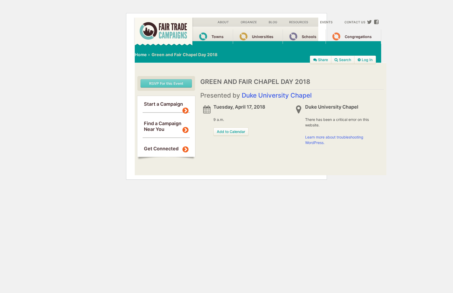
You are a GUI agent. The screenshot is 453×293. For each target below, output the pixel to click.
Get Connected (161, 148)
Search (344, 59)
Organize (249, 22)
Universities (262, 36)
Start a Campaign (163, 104)
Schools (309, 36)
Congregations (358, 36)
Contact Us (354, 22)
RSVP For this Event (166, 83)
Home (141, 54)
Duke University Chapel (277, 95)
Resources (298, 22)
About (223, 22)
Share (322, 59)
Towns (218, 36)
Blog (273, 22)
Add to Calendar (231, 131)
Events (326, 22)
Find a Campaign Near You (162, 126)
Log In (367, 59)
